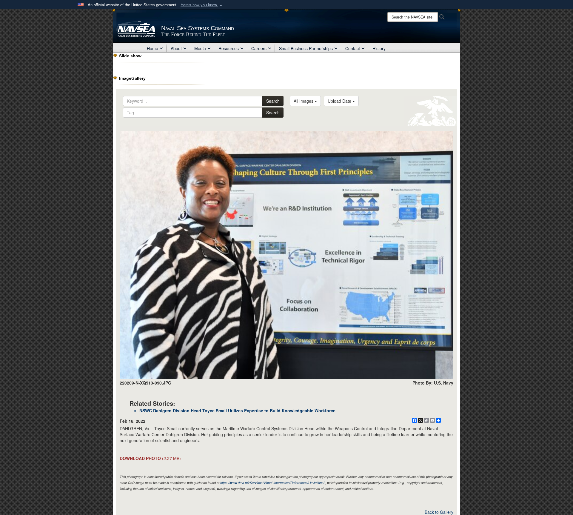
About (176, 48)
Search (273, 101)
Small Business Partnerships (306, 48)
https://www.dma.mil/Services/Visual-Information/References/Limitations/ (272, 482)
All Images (304, 101)
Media (200, 48)
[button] (202, 5)
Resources (228, 48)
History (379, 48)
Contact (352, 48)
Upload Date (340, 101)
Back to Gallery (439, 512)
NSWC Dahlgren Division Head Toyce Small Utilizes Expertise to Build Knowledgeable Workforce (237, 410)
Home (152, 48)
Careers (259, 48)
